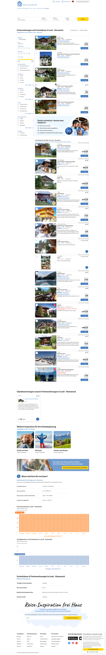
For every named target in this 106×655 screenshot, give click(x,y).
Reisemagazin (43, 641)
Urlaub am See (27, 108)
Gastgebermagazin (55, 639)
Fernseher (27, 80)
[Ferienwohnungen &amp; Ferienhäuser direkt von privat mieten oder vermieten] (27, 4)
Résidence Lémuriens (62, 289)
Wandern (27, 123)
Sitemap (19, 646)
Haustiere (27, 90)
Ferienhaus (27, 132)
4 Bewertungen (65, 196)
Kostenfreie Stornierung (27, 70)
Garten (27, 77)
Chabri (58, 257)
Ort (19, 18)
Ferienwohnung (27, 135)
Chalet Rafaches (61, 273)
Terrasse (27, 82)
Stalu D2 (59, 305)
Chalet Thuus (60, 38)
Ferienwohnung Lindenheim (64, 145)
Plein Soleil (59, 337)
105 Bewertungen (66, 88)
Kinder (27, 92)
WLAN (27, 75)
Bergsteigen (27, 125)
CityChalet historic (61, 321)
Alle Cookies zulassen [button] (93, 649)
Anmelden (58, 1)
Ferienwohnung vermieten (83, 1)
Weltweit (19, 643)
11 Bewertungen (66, 340)
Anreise (43, 18)
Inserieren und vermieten (57, 636)
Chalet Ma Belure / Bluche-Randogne (66, 161)
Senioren (27, 96)
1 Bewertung (65, 356)
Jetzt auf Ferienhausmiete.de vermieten (75, 467)
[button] (93, 652)
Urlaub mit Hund (27, 104)
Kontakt (42, 646)
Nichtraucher (27, 94)
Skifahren (27, 120)
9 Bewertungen (65, 228)
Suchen (83, 19)
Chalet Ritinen (60, 193)
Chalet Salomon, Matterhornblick (65, 225)
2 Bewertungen (65, 212)
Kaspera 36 (59, 177)
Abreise (55, 18)
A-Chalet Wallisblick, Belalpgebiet (65, 369)
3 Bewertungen (65, 164)
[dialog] (93, 643)
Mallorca (19, 641)
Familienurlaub (27, 106)
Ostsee (18, 639)
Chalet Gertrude (61, 353)
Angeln (27, 118)
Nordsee (19, 636)
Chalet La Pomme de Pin (63, 241)
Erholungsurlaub (27, 110)
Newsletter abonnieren (72, 618)
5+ (29, 48)
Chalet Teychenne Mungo (63, 209)
